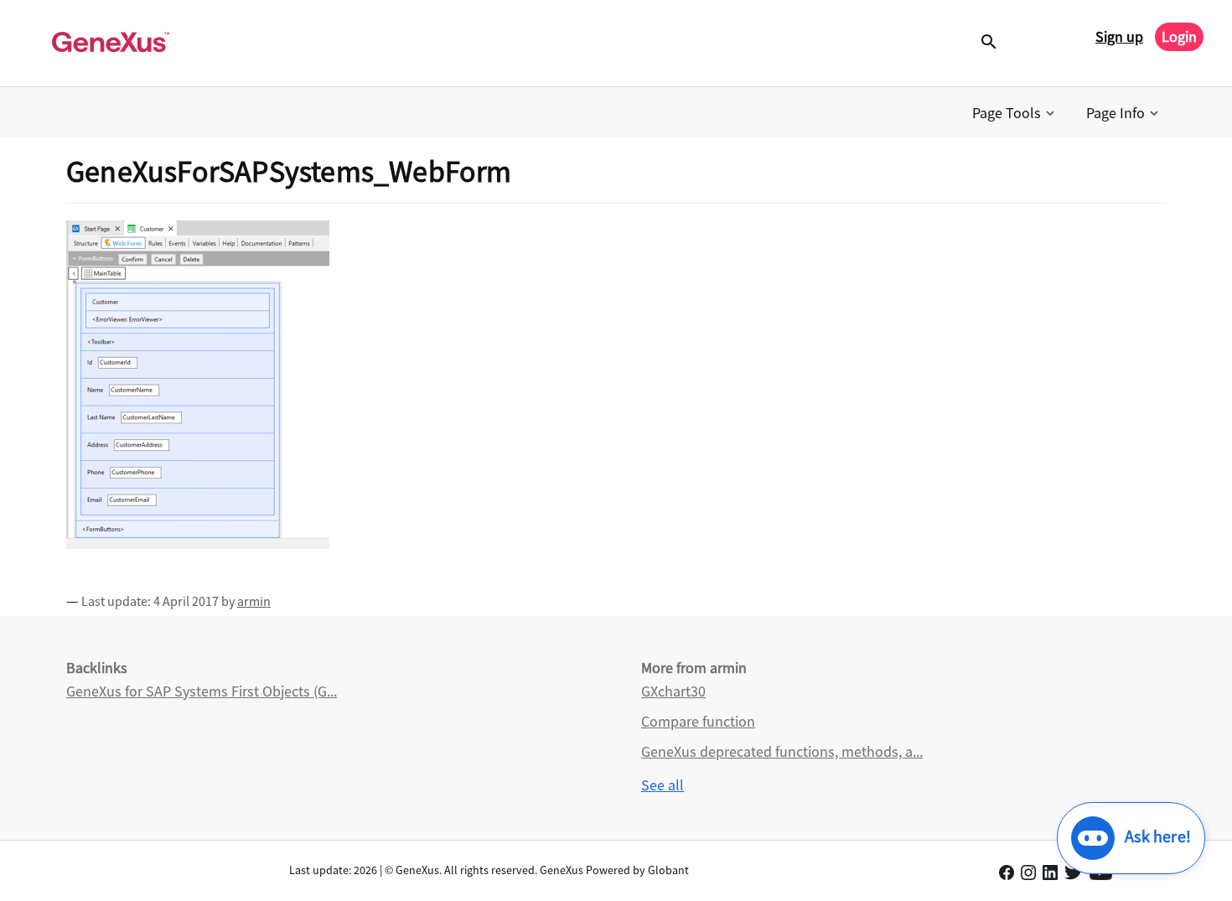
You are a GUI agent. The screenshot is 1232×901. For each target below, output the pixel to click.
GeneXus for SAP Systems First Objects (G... (201, 691)
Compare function (698, 721)
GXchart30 (673, 691)
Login (1179, 36)
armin (254, 601)
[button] (1015, 113)
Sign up (1119, 36)
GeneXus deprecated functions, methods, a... (782, 751)
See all (662, 785)
